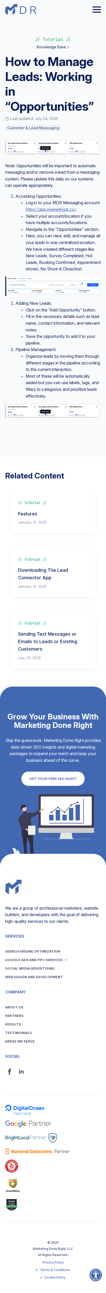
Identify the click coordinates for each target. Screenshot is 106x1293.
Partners (14, 1016)
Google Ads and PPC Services (34, 960)
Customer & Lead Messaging (33, 128)
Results (13, 1024)
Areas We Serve (20, 1041)
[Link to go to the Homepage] (20, 9)
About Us (14, 1007)
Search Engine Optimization (32, 951)
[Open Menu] (97, 9)
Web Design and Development (34, 977)
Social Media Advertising (30, 968)
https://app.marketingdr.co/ (51, 209)
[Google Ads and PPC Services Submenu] (68, 960)
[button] (96, 1278)
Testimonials (18, 1033)
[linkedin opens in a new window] (21, 1071)
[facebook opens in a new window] (9, 1071)
